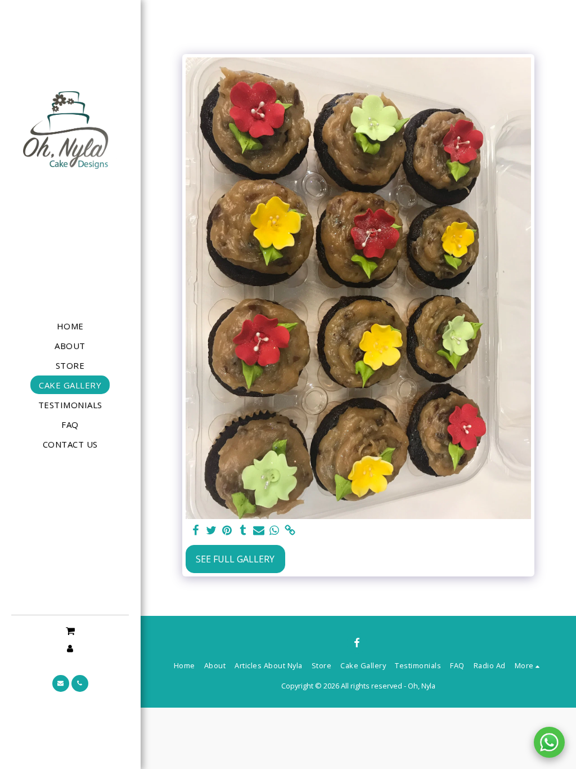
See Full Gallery (235, 559)
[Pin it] (227, 530)
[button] (70, 630)
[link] (290, 530)
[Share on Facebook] (195, 530)
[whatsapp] (274, 530)
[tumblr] (243, 530)
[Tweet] (211, 530)
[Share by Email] (258, 530)
